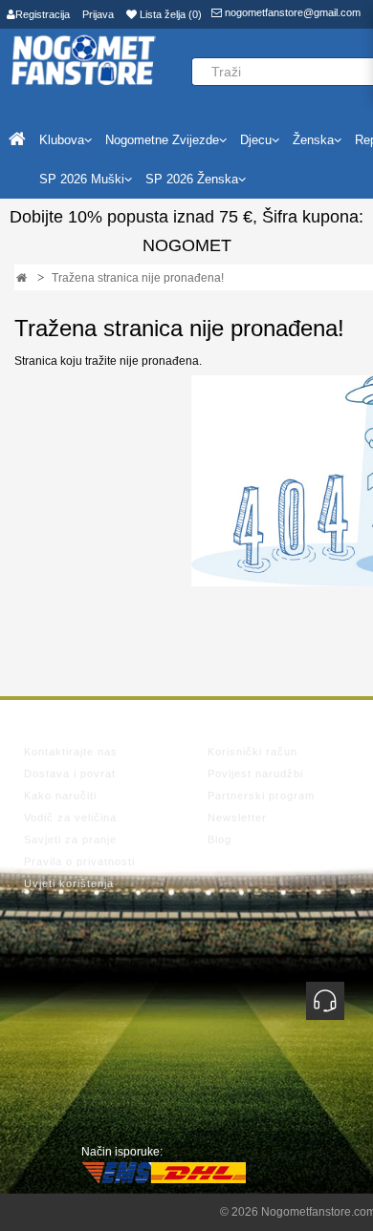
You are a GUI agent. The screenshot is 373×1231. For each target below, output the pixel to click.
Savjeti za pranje (70, 839)
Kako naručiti (60, 795)
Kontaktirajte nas (71, 751)
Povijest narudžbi (255, 773)
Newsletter (237, 817)
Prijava (98, 14)
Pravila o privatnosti (79, 861)
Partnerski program (261, 795)
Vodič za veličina (70, 817)
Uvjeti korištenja (69, 883)
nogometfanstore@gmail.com (291, 12)
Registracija (42, 14)
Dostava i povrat (70, 773)
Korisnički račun (252, 751)
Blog (219, 839)
